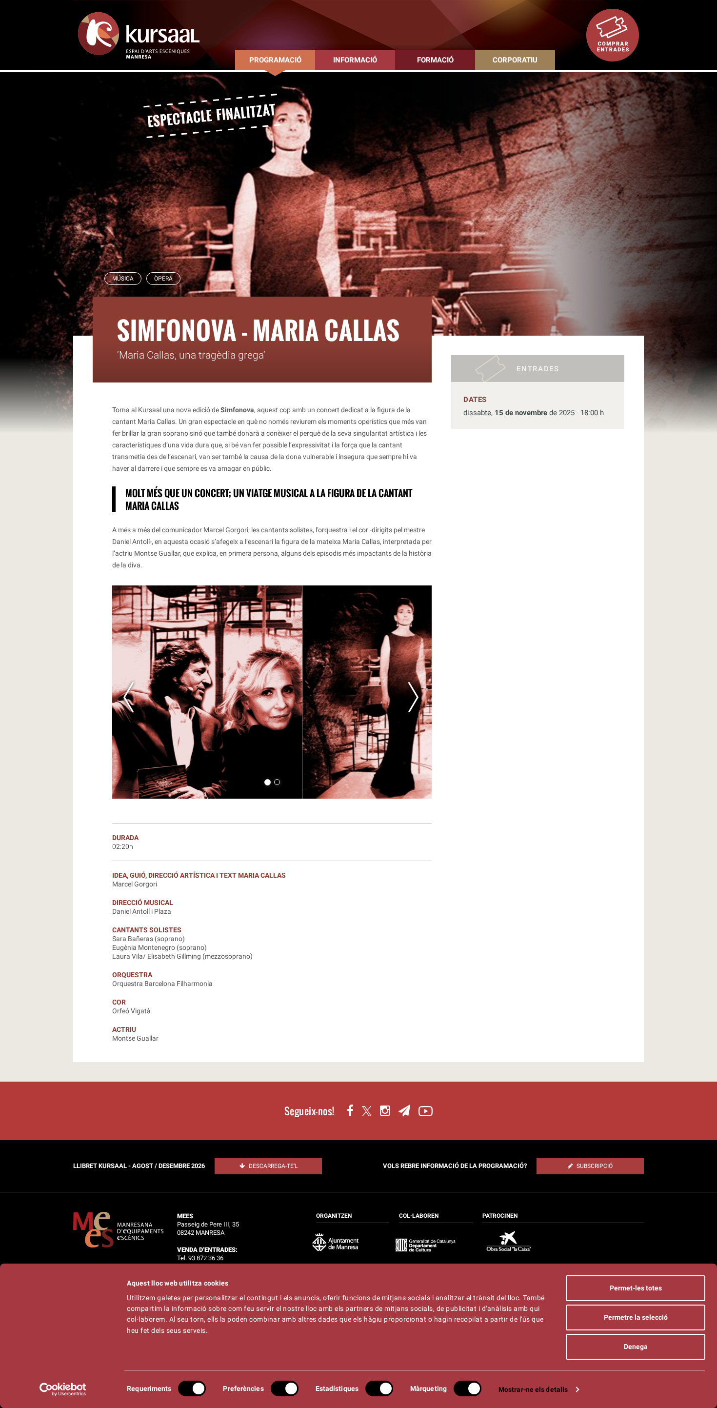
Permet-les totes (636, 1288)
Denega (636, 1346)
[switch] (285, 1388)
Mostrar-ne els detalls (533, 1389)
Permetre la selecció (636, 1317)
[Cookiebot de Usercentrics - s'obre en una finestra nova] (63, 1389)
